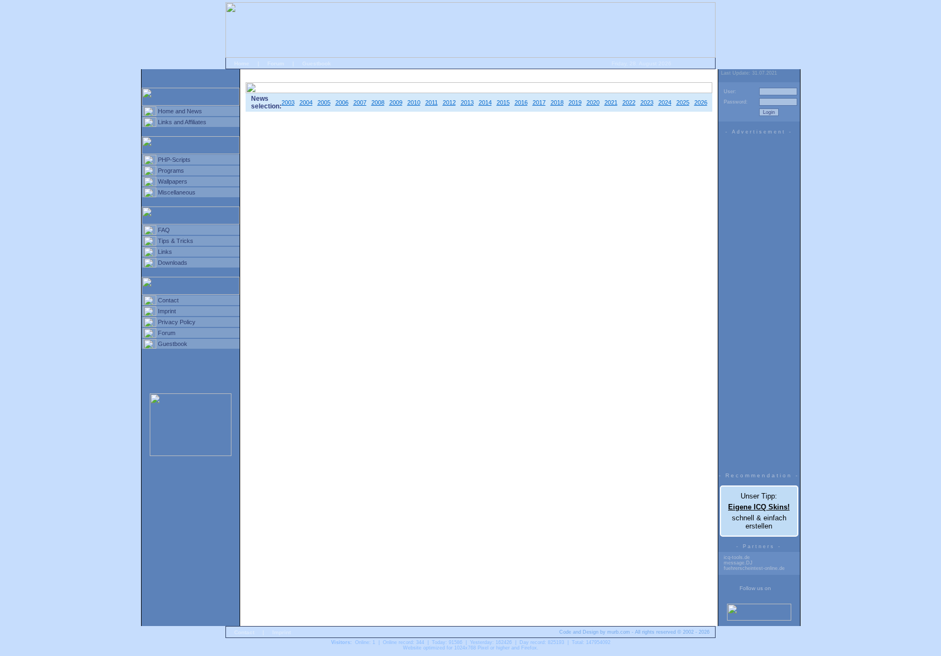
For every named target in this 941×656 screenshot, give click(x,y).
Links (165, 251)
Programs (171, 170)
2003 (288, 102)
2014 (485, 102)
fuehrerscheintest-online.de (754, 568)
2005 (324, 102)
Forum (275, 63)
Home (241, 63)
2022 (629, 102)
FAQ (164, 230)
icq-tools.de (737, 557)
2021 (611, 102)
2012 (449, 102)
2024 (664, 102)
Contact (168, 300)
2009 (395, 102)
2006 (342, 102)
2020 (593, 102)
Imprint (167, 311)
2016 (521, 102)
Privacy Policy (176, 322)
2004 (306, 102)
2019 (575, 102)
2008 (377, 102)
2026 (700, 102)
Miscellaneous (176, 192)
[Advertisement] (759, 300)
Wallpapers (172, 181)
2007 (359, 102)
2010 (413, 102)
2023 (646, 102)
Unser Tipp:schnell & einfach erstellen (759, 511)
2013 (467, 102)
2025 (682, 102)
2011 (431, 102)
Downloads (172, 262)
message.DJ (738, 563)
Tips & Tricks (175, 241)
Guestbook (316, 63)
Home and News (180, 111)
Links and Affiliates (182, 122)
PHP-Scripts (174, 159)
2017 (539, 102)
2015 (503, 102)
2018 (557, 102)
